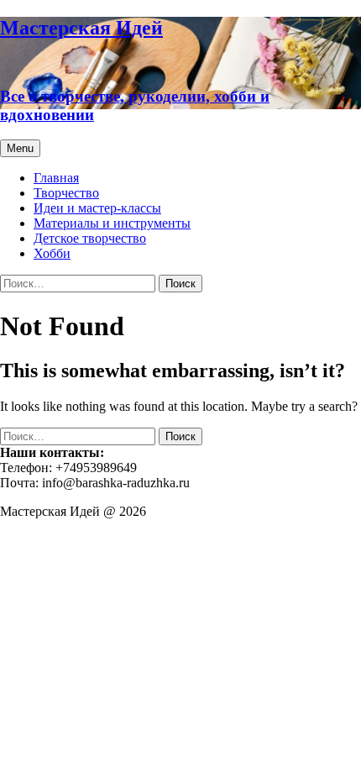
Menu (20, 148)
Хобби (52, 253)
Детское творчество (90, 238)
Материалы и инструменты (112, 223)
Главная (56, 178)
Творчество (66, 193)
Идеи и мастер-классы (97, 208)
